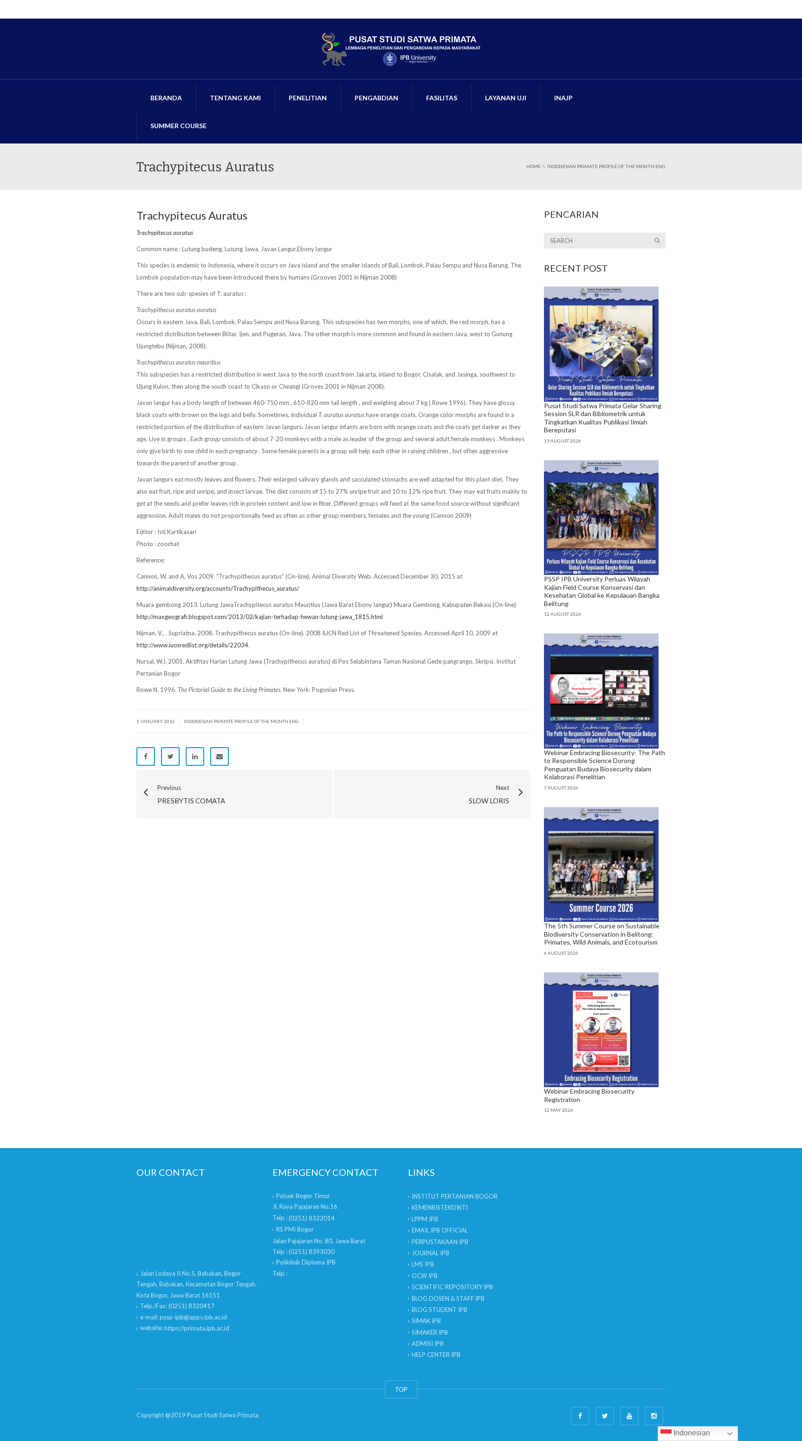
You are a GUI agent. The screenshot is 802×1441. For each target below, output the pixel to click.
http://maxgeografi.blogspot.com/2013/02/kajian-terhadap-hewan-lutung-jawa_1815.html (259, 616)
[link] (312, 1218)
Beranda (166, 98)
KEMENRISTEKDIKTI (440, 1207)
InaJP (563, 98)
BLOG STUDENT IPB (439, 1309)
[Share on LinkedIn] (195, 756)
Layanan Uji (505, 98)
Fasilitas (441, 98)
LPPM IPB (425, 1219)
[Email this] (219, 756)
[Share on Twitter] (170, 756)
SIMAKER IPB (430, 1332)
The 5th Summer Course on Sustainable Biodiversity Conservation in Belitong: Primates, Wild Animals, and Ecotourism (602, 934)
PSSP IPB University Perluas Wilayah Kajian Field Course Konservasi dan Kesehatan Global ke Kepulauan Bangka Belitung (602, 591)
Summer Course (178, 126)
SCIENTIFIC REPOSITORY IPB (452, 1287)
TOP (401, 1389)
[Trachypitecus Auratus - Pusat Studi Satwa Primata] (401, 48)
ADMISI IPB (428, 1343)
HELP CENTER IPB (436, 1354)
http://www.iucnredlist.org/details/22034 (192, 645)
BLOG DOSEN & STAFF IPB (448, 1298)
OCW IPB (425, 1275)
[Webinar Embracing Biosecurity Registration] (601, 1030)
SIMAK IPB (426, 1320)
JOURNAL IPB (430, 1253)
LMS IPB (423, 1264)
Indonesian (691, 1433)
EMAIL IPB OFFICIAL (440, 1230)
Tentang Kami (235, 98)
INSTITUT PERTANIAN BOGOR (455, 1196)
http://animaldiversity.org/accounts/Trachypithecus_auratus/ (217, 588)
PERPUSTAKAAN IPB (440, 1241)
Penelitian (308, 98)
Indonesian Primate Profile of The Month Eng (241, 721)
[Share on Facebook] (145, 756)
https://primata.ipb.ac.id (196, 1328)
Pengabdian (376, 98)
